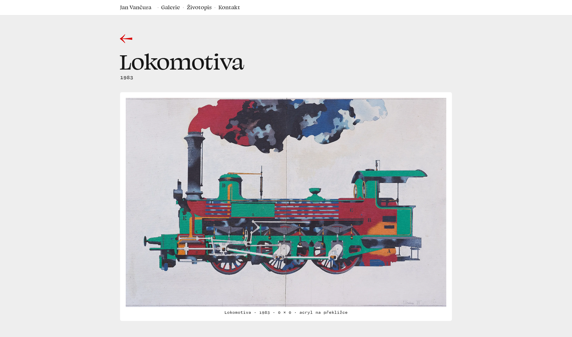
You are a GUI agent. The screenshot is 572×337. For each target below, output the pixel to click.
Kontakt (229, 7)
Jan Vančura (135, 7)
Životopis (199, 7)
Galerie (170, 7)
